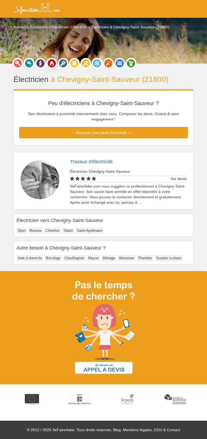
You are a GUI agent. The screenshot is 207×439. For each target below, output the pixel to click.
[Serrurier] (17, 63)
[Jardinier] (131, 63)
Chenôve (52, 231)
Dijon (22, 231)
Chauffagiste (74, 258)
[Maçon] (108, 63)
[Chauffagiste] (51, 63)
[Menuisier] (74, 63)
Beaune (36, 231)
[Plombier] (29, 63)
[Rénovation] (85, 63)
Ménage (109, 258)
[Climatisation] (97, 63)
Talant (68, 231)
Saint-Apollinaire (89, 231)
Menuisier (126, 258)
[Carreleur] (119, 63)
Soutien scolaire (168, 258)
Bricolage (53, 258)
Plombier (145, 258)
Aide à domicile (30, 258)
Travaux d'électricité (91, 161)
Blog (117, 430)
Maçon (93, 258)
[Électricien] (40, 63)
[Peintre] (63, 63)
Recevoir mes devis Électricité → (104, 132)
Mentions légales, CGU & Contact (151, 430)
